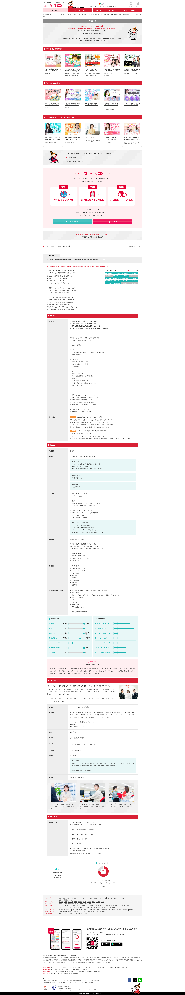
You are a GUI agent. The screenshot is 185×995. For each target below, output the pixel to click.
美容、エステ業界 (81, 907)
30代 (75, 913)
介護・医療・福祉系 (112, 898)
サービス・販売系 (92, 898)
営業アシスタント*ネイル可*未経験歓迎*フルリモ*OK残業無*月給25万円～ (53, 138)
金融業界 (106, 905)
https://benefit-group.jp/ (77, 777)
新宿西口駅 (71, 904)
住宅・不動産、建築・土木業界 (94, 905)
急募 (75, 911)
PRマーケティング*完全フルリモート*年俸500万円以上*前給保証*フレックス (132, 104)
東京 (52, 969)
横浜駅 (76, 904)
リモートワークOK (56, 971)
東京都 (61, 902)
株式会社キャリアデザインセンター (58, 982)
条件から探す (46, 971)
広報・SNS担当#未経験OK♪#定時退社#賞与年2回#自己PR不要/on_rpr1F (92, 104)
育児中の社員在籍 (87, 911)
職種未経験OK (97, 909)
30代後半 (86, 913)
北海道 (102, 902)
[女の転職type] (46, 982)
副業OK (64, 971)
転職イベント (59, 973)
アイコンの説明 (133, 270)
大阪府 (65, 902)
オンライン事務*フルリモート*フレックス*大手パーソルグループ (92, 70)
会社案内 (81, 982)
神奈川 (56, 969)
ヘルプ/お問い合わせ (95, 980)
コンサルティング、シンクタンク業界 (105, 907)
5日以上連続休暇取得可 (99, 911)
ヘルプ (90, 6)
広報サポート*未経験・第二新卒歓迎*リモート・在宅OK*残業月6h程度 (112, 104)
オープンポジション (90, 137)
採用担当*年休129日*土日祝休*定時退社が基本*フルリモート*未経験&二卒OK (132, 70)
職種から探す (46, 967)
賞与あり (79, 911)
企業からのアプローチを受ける (104, 10)
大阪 (70, 969)
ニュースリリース (86, 980)
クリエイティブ (81, 967)
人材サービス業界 (80, 905)
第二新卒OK (62, 909)
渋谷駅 (65, 904)
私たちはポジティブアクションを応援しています (90, 989)
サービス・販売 (71, 967)
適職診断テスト (75, 973)
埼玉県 (75, 902)
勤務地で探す (46, 969)
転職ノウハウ (46, 973)
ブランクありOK (88, 909)
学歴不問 (113, 909)
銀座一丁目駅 (88, 904)
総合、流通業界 (91, 907)
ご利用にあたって (47, 980)
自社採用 (91, 982)
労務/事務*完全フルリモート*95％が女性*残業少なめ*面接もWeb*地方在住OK (72, 70)
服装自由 (125, 909)
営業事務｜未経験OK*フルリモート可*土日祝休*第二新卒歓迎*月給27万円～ (112, 138)
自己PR (53, 973)
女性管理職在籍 (106, 909)
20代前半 (71, 913)
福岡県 (89, 902)
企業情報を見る (71, 157)
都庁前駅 (81, 904)
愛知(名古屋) (76, 969)
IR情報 (86, 982)
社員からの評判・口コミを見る (76, 161)
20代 (60, 913)
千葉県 (80, 902)
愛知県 (84, 902)
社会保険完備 (62, 911)
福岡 (82, 969)
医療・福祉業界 (113, 905)
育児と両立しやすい (77, 909)
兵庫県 (93, 902)
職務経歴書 (67, 973)
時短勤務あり (132, 909)
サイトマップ (96, 6)
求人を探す (55, 10)
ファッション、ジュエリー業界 (67, 907)
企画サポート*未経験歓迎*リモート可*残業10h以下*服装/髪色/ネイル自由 (53, 104)
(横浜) (59, 969)
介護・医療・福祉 (122, 967)
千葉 (67, 969)
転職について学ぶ (129, 10)
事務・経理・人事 (90, 967)
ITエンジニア (113, 967)
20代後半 (65, 913)
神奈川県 (70, 902)
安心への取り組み (56, 980)
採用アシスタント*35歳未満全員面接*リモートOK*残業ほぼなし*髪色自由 (112, 70)
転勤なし (68, 909)
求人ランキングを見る (80, 10)
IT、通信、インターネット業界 (67, 905)
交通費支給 (70, 911)
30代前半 (80, 913)
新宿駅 (61, 904)
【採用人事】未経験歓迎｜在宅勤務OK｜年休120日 (53, 70)
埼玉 (63, 969)
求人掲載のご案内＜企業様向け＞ (108, 6)
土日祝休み (119, 909)
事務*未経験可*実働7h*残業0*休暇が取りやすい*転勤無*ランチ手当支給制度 (73, 138)
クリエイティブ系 (123, 898)
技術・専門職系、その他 (65, 900)
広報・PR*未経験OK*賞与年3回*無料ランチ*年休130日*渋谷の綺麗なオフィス (72, 104)
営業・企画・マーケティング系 (79, 898)
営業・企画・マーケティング (58, 967)
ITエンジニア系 (102, 898)
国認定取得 (97, 971)
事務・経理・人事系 (64, 898)
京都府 (98, 902)
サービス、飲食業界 (124, 905)
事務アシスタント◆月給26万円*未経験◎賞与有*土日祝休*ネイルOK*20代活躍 (132, 138)
